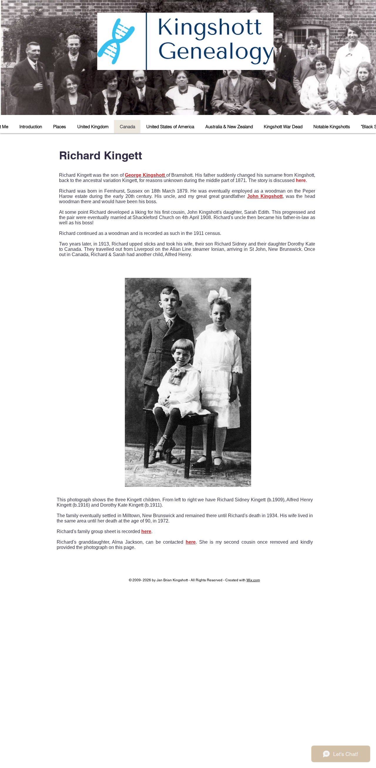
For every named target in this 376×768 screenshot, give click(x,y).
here (301, 180)
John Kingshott (265, 196)
